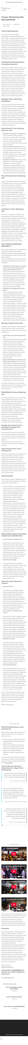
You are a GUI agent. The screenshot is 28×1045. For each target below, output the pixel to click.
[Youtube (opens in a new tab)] (13, 3)
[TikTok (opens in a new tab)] (16, 3)
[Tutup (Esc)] (4, 1042)
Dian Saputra (6, 24)
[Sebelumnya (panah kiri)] (0, 1044)
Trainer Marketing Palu (9, 977)
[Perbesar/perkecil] (0, 1042)
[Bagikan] (3, 1042)
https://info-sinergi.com (7, 967)
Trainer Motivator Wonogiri (14, 997)
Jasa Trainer (6, 26)
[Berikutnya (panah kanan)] (1, 1044)
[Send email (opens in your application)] (15, 3)
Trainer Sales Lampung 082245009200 (14, 1006)
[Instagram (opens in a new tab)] (12, 3)
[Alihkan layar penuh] (1, 1042)
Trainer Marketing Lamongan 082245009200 (14, 988)
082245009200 (9, 763)
